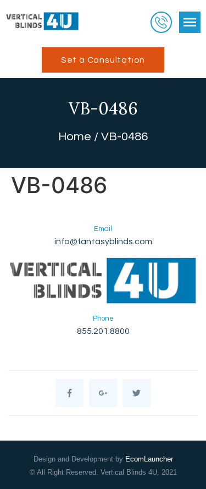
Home (74, 136)
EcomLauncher (149, 459)
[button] (103, 60)
